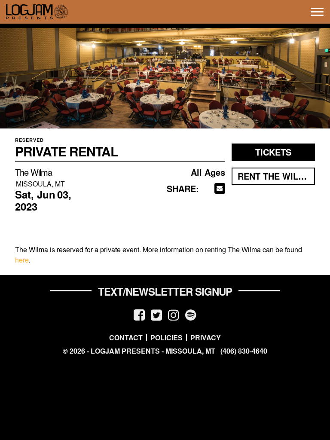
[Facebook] (139, 314)
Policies (166, 337)
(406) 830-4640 (243, 351)
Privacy (205, 337)
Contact (126, 337)
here (22, 260)
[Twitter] (156, 314)
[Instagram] (173, 314)
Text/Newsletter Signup (165, 291)
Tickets (273, 152)
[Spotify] (191, 314)
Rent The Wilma (275, 176)
